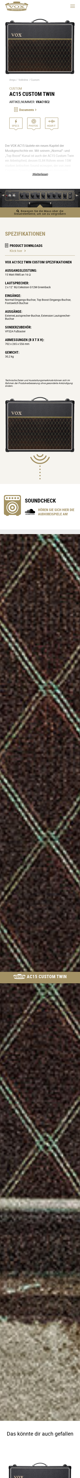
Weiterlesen (40, 174)
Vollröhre (23, 80)
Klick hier (16, 251)
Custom (35, 80)
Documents (26, 109)
